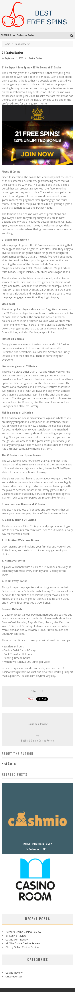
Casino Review (35, 58)
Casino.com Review (25, 35)
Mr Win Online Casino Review (22, 943)
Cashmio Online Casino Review (37, 844)
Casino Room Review (38, 890)
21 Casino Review (15, 935)
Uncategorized (14, 976)
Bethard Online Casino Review (37, 740)
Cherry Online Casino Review (22, 947)
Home (7, 44)
